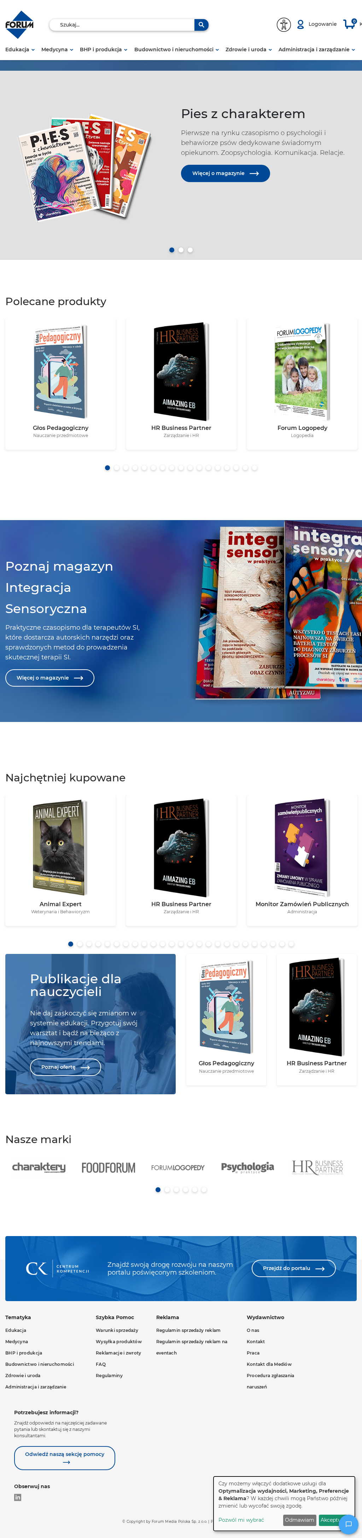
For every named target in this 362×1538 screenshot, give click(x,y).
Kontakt (256, 1341)
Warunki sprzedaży (117, 1330)
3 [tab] (190, 249)
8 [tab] (171, 467)
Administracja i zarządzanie (314, 49)
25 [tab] (291, 944)
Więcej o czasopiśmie (220, 244)
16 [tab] (245, 467)
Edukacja (17, 49)
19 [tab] (236, 944)
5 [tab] (144, 467)
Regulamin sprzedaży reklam (188, 1330)
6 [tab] (153, 467)
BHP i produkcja (101, 49)
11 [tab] (199, 467)
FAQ (101, 1364)
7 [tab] (162, 467)
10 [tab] (190, 467)
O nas (253, 1330)
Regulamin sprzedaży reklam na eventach (192, 1347)
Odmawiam (299, 1520)
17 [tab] (254, 467)
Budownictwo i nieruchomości (174, 49)
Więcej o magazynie (219, 173)
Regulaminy (109, 1375)
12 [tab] (208, 467)
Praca (253, 1353)
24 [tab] (282, 944)
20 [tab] (245, 944)
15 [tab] (236, 467)
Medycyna (54, 49)
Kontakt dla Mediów (269, 1364)
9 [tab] (181, 467)
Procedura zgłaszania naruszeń (270, 1381)
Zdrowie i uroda (246, 49)
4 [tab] (135, 467)
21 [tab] (254, 944)
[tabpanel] (181, 157)
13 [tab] (217, 467)
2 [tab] (181, 249)
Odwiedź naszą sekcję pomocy (64, 1454)
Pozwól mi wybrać (241, 1520)
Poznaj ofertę (59, 1067)
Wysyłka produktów (119, 1341)
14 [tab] (226, 467)
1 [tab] (171, 249)
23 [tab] (272, 944)
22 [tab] (263, 944)
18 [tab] (226, 944)
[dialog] (284, 1503)
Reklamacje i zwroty (118, 1353)
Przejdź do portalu (287, 1268)
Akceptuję (333, 1520)
